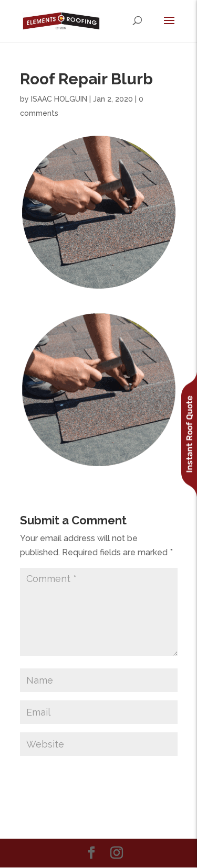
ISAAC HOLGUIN (59, 99)
